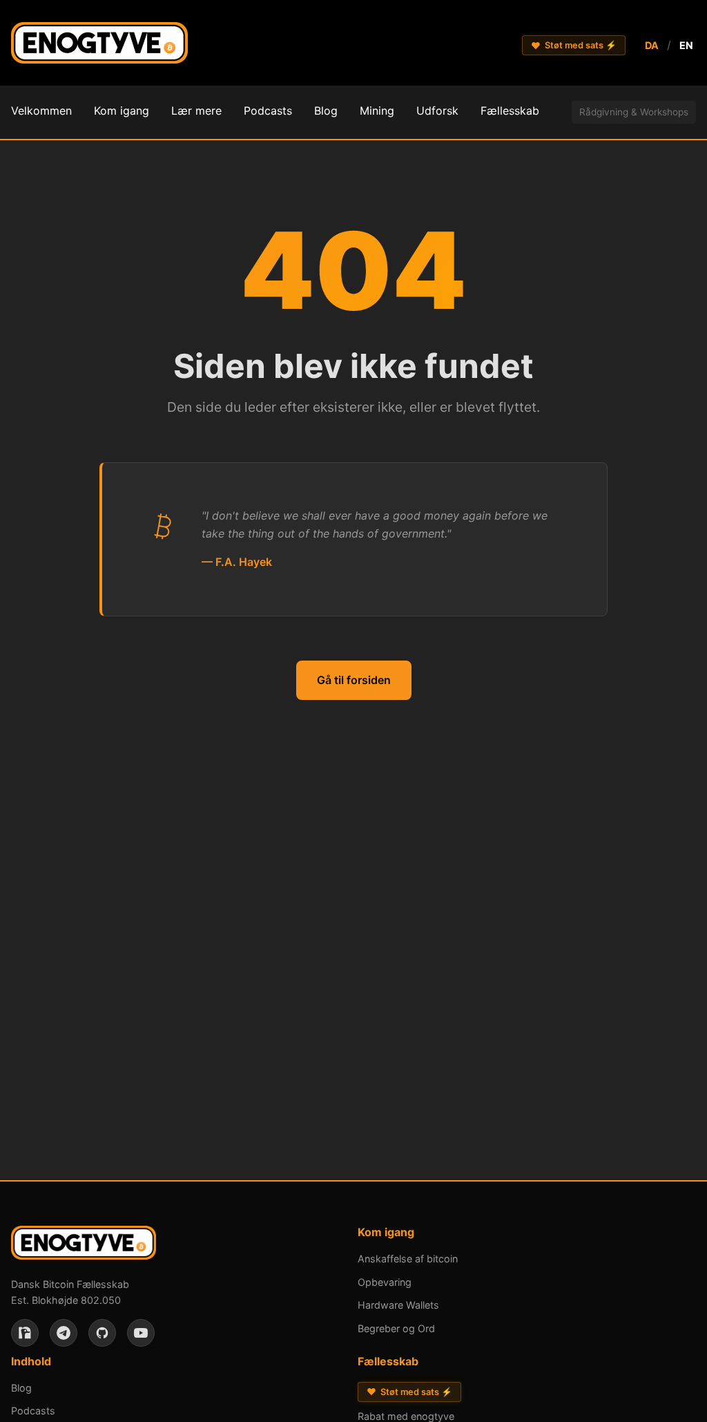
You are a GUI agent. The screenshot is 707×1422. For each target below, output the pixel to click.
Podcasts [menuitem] (268, 110)
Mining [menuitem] (377, 110)
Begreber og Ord (396, 1328)
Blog (21, 1388)
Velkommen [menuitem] (41, 110)
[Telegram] (63, 1333)
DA (652, 45)
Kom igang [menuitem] (121, 110)
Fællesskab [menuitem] (510, 110)
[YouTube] (141, 1333)
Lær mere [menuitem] (196, 110)
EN (686, 45)
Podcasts (33, 1410)
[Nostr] (25, 1333)
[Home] (99, 45)
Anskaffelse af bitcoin (408, 1258)
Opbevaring (384, 1282)
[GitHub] (102, 1333)
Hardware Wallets (398, 1305)
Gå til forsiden (354, 680)
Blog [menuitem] (326, 110)
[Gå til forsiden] (83, 1245)
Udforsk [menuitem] (437, 110)
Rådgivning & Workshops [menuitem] (633, 111)
